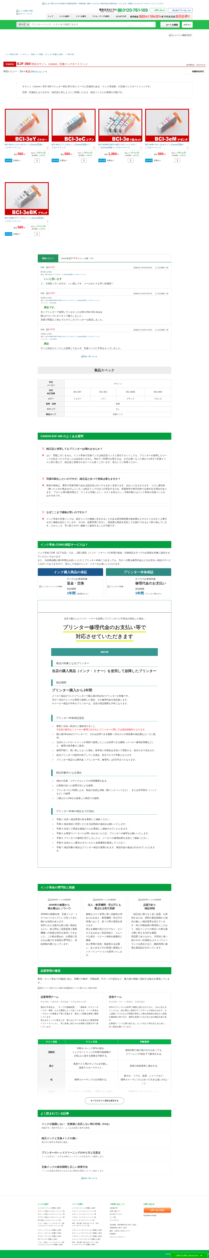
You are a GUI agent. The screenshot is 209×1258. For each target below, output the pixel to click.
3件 (91, 258)
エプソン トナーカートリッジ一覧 (84, 1211)
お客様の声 (113, 1208)
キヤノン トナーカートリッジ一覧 (84, 1214)
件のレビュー (38, 71)
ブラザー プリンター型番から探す (50, 1236)
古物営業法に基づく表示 (118, 1228)
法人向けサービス (116, 1214)
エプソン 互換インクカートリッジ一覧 (51, 1211)
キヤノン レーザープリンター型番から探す (87, 1233)
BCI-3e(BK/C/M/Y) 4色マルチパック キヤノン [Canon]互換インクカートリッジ (117, 146)
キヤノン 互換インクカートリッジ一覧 (51, 1214)
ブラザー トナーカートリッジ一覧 (84, 1217)
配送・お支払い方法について (120, 1231)
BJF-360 (71, 54)
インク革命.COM (11, 54)
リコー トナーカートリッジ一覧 (83, 1220)
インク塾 (113, 1217)
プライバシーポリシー (117, 1237)
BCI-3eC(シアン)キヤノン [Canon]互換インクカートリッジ (71, 146)
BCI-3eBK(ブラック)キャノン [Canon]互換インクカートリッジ (25, 219)
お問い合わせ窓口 (157, 1210)
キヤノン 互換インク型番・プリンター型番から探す (42, 54)
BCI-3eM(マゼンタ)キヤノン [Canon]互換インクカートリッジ (164, 146)
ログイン (187, 25)
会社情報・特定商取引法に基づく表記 (123, 1225)
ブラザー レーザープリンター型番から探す (87, 1236)
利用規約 (113, 1234)
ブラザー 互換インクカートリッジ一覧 (51, 1217)
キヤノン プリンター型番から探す (50, 1233)
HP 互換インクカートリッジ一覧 (49, 1220)
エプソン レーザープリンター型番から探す (87, 1230)
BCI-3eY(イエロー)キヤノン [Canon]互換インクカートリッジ (24, 146)
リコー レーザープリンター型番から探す (86, 1239)
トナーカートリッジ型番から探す (84, 1208)
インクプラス (114, 1220)
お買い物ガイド (115, 1211)
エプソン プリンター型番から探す (50, 1230)
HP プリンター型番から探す (47, 1239)
